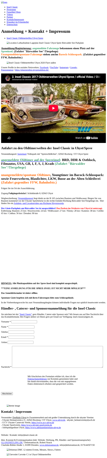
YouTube (54, 67)
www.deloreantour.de (49, 445)
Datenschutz (12, 24)
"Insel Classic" (25, 314)
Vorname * (6, 321)
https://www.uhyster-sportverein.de (36, 425)
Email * (4, 337)
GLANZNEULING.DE (12, 442)
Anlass (4, 342)
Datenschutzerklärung (37, 379)
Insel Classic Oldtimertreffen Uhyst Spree (25, 38)
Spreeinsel (21, 154)
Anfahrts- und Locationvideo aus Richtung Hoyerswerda (39, 203)
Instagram (64, 67)
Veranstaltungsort (25, 198)
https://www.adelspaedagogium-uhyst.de (43, 427)
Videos (10, 14)
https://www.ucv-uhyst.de (42, 422)
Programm (11, 9)
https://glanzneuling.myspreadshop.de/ (32, 70)
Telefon (4, 332)
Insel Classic (12, 7)
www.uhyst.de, (59, 420)
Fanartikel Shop (14, 12)
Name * (4, 327)
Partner (10, 17)
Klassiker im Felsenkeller (18, 22)
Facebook (44, 67)
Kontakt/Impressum (15, 19)
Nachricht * (6, 367)
